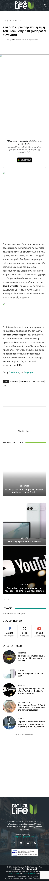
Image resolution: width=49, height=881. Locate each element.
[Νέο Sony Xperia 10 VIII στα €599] (24, 520)
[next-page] (8, 599)
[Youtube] (28, 843)
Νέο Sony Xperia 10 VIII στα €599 (24, 541)
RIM (5, 385)
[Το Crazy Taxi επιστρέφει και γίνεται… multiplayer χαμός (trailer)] (24, 471)
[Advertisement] (24, 769)
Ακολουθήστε (24, 627)
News (12, 21)
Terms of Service (29, 873)
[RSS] (35, 843)
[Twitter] (21, 843)
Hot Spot (21, 718)
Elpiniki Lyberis (15, 40)
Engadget (28, 372)
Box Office (24, 486)
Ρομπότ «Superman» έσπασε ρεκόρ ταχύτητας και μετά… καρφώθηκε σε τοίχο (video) (31, 724)
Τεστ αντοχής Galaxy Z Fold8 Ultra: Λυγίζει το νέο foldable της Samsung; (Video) (31, 707)
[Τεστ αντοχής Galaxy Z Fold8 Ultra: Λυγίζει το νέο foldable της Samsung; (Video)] (9, 706)
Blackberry (14, 381)
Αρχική (5, 21)
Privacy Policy (14, 873)
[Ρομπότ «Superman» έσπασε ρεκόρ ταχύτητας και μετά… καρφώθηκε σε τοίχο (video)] (9, 722)
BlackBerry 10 (25, 381)
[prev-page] (4, 599)
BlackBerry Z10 (38, 381)
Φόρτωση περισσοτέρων (23, 734)
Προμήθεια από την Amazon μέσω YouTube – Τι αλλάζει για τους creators (24, 589)
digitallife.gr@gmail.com (24, 837)
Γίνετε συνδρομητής (39, 628)
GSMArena (14, 372)
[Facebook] (14, 843)
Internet (24, 585)
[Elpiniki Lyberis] (5, 39)
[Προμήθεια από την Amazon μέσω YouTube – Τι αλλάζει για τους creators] (24, 570)
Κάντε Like (10, 627)
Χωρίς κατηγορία (24, 702)
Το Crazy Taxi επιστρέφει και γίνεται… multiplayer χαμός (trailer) (25, 490)
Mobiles (18, 21)
